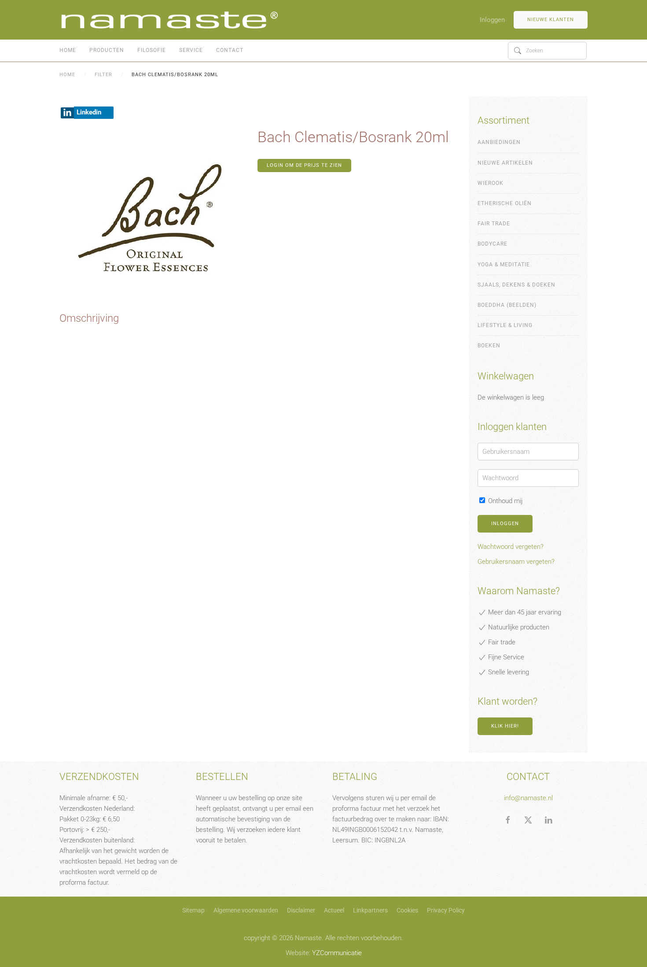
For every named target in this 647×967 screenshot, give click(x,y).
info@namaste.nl (528, 798)
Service (191, 50)
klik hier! (505, 726)
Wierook (491, 183)
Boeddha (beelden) (507, 305)
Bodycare (492, 244)
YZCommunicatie (337, 953)
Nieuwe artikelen (505, 163)
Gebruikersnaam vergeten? (516, 562)
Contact (229, 50)
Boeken (489, 345)
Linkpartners (370, 910)
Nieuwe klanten (550, 19)
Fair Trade (494, 224)
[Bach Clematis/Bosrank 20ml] (156, 219)
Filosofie (151, 50)
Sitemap (193, 910)
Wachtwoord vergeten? (511, 547)
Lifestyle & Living (505, 325)
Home (67, 50)
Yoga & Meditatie (504, 264)
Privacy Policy (446, 910)
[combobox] (547, 50)
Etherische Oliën (505, 203)
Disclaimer (301, 910)
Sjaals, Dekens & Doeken (516, 285)
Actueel (334, 910)
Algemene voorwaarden (245, 910)
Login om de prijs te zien (304, 165)
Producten (106, 50)
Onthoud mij (504, 501)
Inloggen (492, 20)
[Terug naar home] (169, 20)
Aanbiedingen (499, 142)
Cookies (407, 910)
